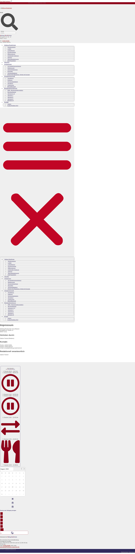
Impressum (132, 552)
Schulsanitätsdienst (12, 73)
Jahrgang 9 (10, 99)
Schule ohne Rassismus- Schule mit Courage (18, 74)
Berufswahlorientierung (10, 88)
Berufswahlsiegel (12, 92)
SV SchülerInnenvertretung (14, 66)
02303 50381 (6, 41)
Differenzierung (11, 54)
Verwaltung (10, 83)
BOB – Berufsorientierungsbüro (15, 90)
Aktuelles (6, 62)
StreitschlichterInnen (13, 69)
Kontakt (6, 102)
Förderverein (11, 85)
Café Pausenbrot (11, 60)
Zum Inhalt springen (5, 1)
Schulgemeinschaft (9, 76)
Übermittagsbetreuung (13, 59)
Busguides (10, 71)
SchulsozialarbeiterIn (13, 81)
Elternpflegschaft (11, 86)
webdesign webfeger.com (10, 549)
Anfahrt (9, 104)
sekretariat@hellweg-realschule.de (9, 547)
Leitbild (9, 49)
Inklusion (10, 57)
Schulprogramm (11, 47)
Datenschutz (124, 552)
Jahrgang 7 (10, 95)
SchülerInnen (8, 64)
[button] (37, 182)
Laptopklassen (11, 50)
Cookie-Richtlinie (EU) (12, 105)
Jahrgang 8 (10, 97)
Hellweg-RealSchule (10, 45)
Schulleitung (11, 78)
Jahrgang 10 (10, 100)
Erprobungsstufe (12, 52)
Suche (1, 12)
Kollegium (10, 80)
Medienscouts (11, 68)
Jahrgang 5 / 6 (11, 93)
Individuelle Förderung (13, 55)
